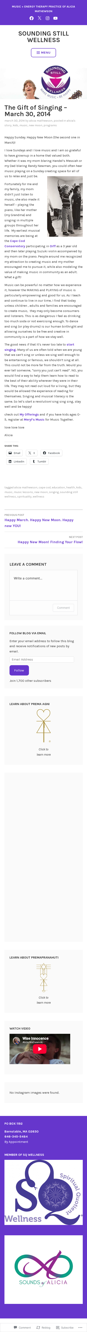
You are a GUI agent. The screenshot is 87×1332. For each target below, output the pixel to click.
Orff (53, 246)
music (23, 125)
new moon (35, 125)
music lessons (23, 492)
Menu (46, 52)
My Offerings (30, 414)
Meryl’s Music (34, 419)
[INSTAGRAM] (47, 18)
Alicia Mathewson (40, 120)
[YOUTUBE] (55, 18)
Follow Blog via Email (28, 633)
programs (50, 125)
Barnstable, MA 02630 (21, 1131)
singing (54, 492)
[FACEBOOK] (31, 18)
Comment (63, 607)
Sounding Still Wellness (43, 37)
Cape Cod (45, 487)
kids (15, 125)
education (58, 487)
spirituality (24, 496)
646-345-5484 (16, 1136)
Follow (19, 670)
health (70, 487)
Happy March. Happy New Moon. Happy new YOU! (38, 520)
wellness (38, 496)
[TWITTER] (39, 18)
